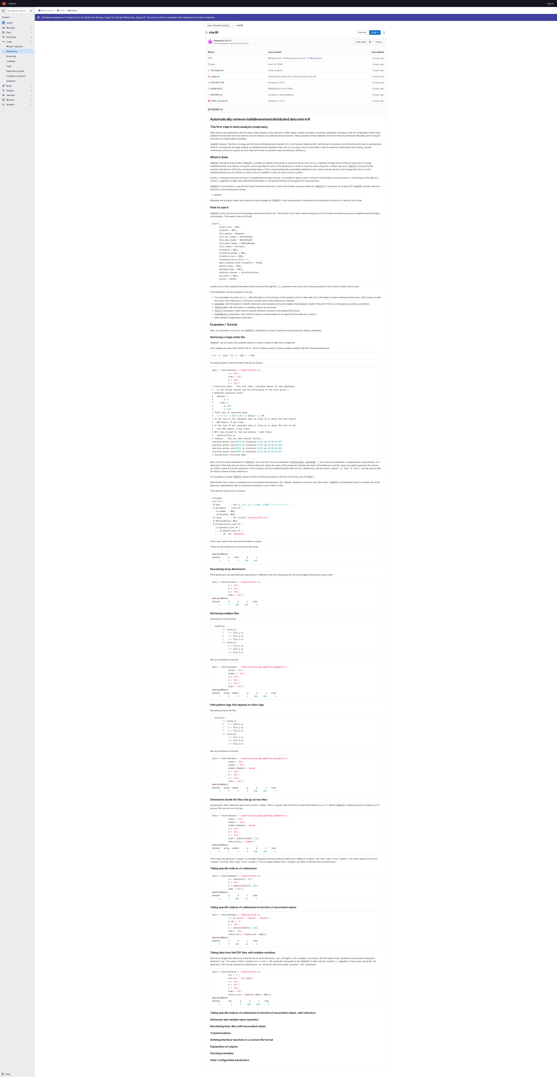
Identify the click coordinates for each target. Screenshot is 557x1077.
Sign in (550, 3)
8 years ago (378, 58)
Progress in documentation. (281, 94)
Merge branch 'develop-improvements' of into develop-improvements (296, 58)
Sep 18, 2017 (243, 43)
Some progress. (275, 70)
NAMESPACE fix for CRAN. (280, 88)
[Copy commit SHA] (370, 42)
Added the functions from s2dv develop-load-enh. (292, 76)
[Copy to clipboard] (378, 223)
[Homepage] (4, 3)
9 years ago (378, 64)
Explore (12, 3)
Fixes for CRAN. (275, 64)
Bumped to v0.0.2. (223, 40)
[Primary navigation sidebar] (3, 10)
